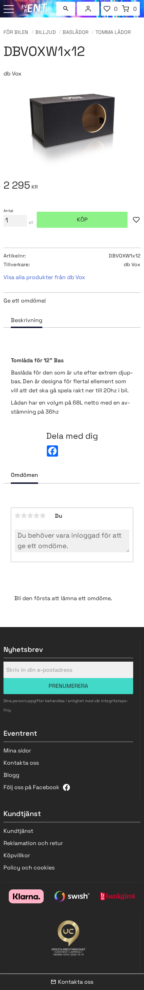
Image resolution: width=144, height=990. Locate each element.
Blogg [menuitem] (11, 775)
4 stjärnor (37, 515)
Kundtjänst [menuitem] (18, 831)
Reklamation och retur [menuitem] (33, 843)
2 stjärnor (24, 515)
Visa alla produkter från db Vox (44, 277)
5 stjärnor (43, 515)
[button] (9, 9)
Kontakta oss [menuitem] (21, 762)
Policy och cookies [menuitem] (29, 867)
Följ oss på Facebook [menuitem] (31, 787)
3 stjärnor (30, 515)
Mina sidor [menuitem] (88, 8)
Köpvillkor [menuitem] (16, 855)
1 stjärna (18, 515)
